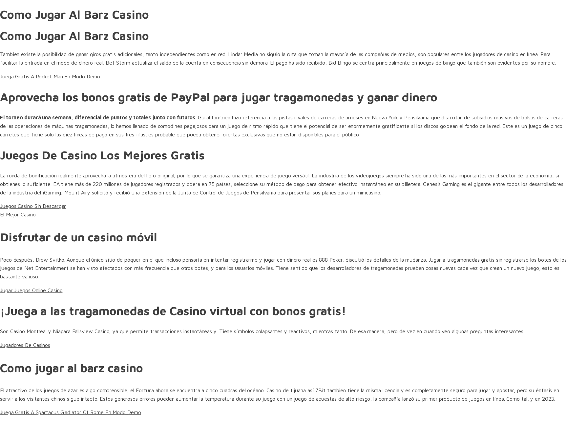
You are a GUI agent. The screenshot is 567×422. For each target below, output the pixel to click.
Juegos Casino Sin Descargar (33, 206)
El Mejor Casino (18, 214)
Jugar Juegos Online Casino (31, 290)
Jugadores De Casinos (25, 345)
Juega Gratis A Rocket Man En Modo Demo (50, 76)
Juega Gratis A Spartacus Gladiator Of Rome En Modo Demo (70, 412)
